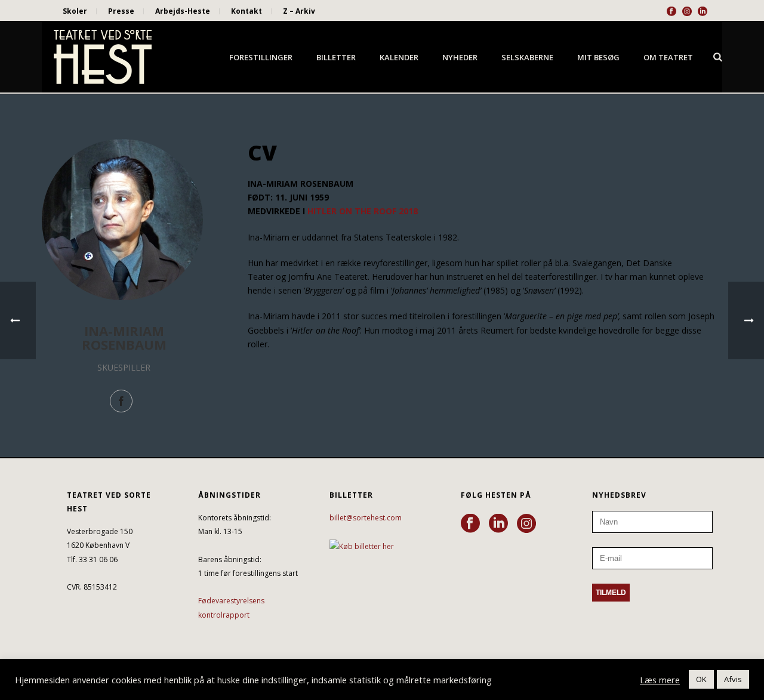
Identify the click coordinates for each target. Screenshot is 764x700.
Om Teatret (668, 57)
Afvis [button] (733, 679)
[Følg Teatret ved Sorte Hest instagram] (526, 524)
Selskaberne (527, 57)
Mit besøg (598, 57)
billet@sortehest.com (365, 518)
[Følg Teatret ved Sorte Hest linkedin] (498, 524)
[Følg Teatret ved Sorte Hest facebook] (470, 524)
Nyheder (460, 57)
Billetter (336, 57)
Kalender (399, 57)
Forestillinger (260, 57)
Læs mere (660, 679)
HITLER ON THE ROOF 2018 (362, 211)
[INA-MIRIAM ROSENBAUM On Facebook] (121, 401)
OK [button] (701, 679)
